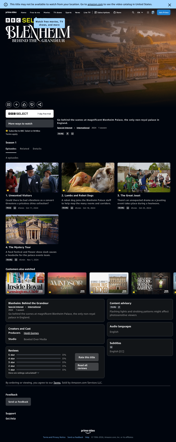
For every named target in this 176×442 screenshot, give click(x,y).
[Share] (40, 104)
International (83, 127)
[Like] (24, 104)
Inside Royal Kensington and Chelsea (25, 283)
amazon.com (95, 4)
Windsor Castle (67, 283)
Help (87, 437)
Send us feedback (75, 437)
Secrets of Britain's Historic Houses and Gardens (151, 283)
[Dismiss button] (170, 4)
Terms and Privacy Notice (54, 437)
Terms (57, 382)
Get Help (11, 418)
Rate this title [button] (87, 357)
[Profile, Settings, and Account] (153, 12)
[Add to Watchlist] (16, 104)
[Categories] (147, 12)
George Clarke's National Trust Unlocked (109, 283)
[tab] (11, 148)
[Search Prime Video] (133, 12)
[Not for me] (32, 104)
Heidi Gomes (31, 333)
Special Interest (64, 127)
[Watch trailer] (9, 104)
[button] (23, 373)
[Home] (11, 12)
